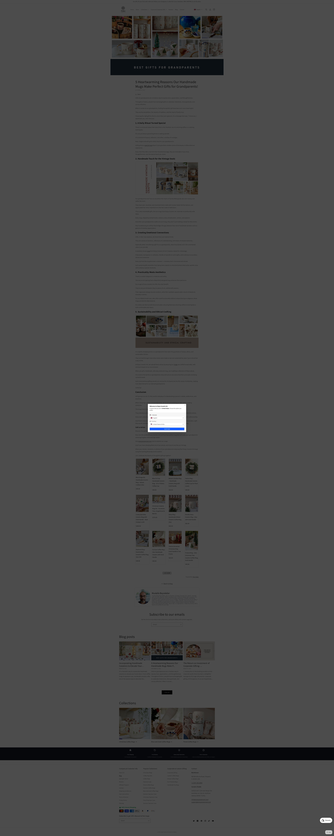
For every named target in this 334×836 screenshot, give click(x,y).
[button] (167, 417)
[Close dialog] (185, 405)
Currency (154, 421)
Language (154, 415)
